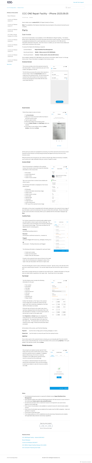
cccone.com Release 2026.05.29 (12, 45)
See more (9, 64)
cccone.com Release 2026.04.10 (12, 60)
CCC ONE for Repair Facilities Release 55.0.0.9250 (34, 445)
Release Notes (21, 7)
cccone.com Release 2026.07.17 (12, 25)
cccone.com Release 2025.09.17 (30, 442)
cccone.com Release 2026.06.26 (12, 30)
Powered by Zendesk (86, 461)
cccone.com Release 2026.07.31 (12, 20)
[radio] (42, 426)
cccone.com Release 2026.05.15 (12, 50)
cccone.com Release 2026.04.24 (12, 55)
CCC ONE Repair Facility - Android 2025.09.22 (33, 437)
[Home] (10, 3)
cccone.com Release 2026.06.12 (12, 40)
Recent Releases (11, 16)
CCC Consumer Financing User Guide (31, 447)
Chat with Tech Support (78, 2)
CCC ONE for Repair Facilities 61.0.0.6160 (12, 35)
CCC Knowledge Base (11, 7)
